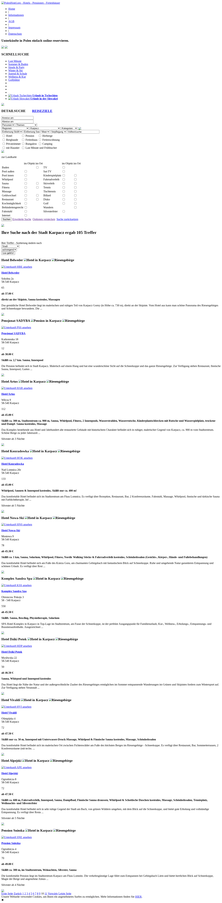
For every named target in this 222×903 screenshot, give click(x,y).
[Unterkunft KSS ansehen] (16, 585)
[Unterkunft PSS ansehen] (16, 327)
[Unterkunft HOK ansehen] (17, 457)
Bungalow (31, 143)
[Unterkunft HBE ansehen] (16, 266)
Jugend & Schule (17, 73)
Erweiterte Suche (21, 219)
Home (11, 8)
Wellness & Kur (17, 76)
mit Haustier (12, 147)
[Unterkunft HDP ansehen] (16, 645)
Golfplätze (14, 79)
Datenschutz (15, 33)
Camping (47, 143)
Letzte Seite (64, 893)
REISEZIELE (42, 111)
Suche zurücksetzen (67, 219)
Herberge (47, 135)
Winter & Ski (15, 70)
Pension (29, 135)
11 (46, 893)
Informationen (16, 15)
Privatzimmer (13, 143)
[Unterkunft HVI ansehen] (16, 706)
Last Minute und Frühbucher (41, 147)
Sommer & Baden (18, 64)
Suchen (6, 219)
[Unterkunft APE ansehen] (16, 767)
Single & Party (16, 67)
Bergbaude (12, 139)
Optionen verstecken (44, 219)
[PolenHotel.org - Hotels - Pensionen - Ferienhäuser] (30, 2)
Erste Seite (7, 893)
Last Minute (15, 61)
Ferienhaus (31, 139)
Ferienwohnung (51, 139)
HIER (138, 896)
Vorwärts (53, 893)
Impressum (14, 27)
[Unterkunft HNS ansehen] (16, 524)
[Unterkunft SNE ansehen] (16, 837)
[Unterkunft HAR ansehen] (16, 388)
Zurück (18, 893)
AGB (11, 21)
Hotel (9, 135)
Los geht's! (8, 253)
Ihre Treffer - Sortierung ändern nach (21, 243)
